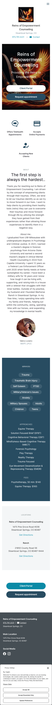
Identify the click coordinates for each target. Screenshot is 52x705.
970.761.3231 (18, 37)
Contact (36, 37)
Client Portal (26, 88)
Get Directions (26, 535)
